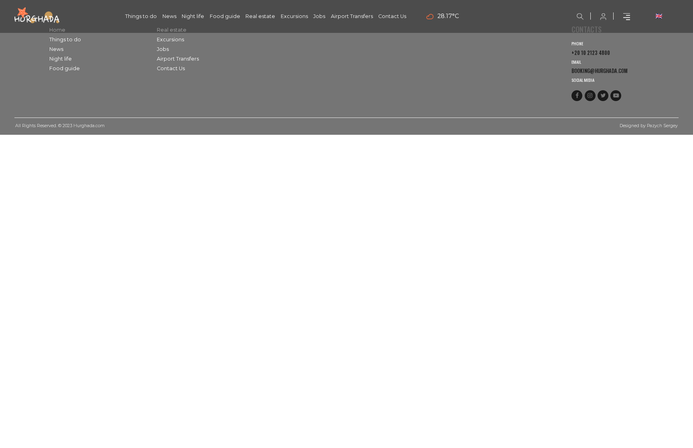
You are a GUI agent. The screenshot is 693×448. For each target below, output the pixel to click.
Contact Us (392, 16)
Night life (193, 16)
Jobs (319, 16)
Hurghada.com (89, 125)
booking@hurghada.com (599, 71)
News (169, 16)
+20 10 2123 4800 (590, 53)
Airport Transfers (352, 16)
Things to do (141, 16)
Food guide (225, 16)
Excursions (294, 16)
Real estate (260, 16)
